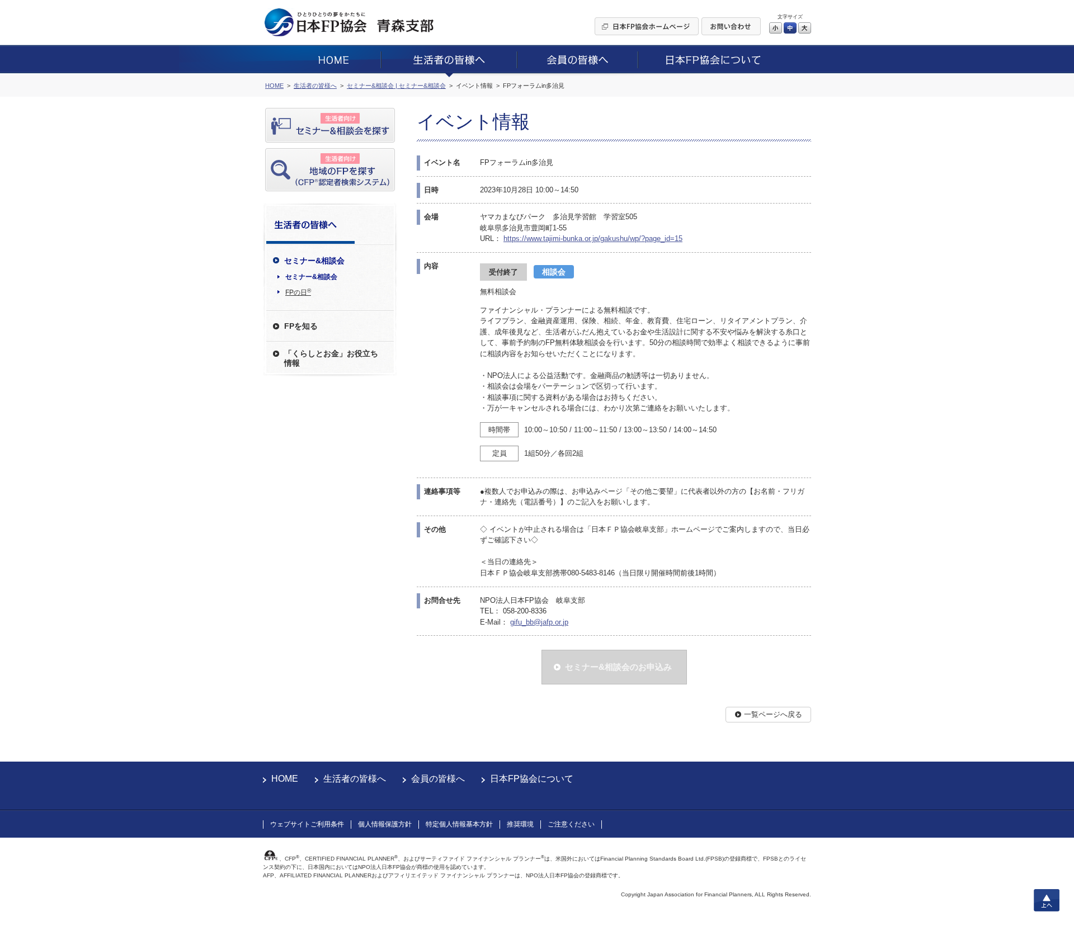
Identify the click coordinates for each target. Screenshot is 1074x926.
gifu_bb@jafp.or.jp (539, 622)
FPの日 (298, 291)
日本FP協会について (531, 778)
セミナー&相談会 (311, 277)
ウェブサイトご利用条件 (307, 824)
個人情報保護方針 (385, 824)
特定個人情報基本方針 (459, 824)
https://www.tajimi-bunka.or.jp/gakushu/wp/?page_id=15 (592, 238)
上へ (1046, 900)
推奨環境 (520, 824)
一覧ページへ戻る (773, 714)
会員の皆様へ (438, 778)
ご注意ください (571, 824)
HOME (284, 778)
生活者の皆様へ (354, 778)
